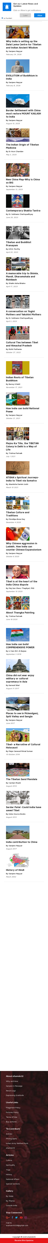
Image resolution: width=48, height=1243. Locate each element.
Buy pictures (11, 1121)
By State (9, 1196)
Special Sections (13, 1184)
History (9, 1174)
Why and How (12, 1081)
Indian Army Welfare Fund (17, 1143)
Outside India (11, 1205)
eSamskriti (10, 1148)
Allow (39, 15)
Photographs (11, 1138)
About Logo (11, 1090)
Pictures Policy (12, 1112)
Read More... (31, 32)
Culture (9, 1160)
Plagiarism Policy (13, 1107)
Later (25, 15)
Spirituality (10, 1165)
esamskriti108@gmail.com (17, 1225)
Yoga (8, 1170)
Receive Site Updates (24, 1240)
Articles (9, 1134)
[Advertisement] (24, 976)
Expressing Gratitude (15, 1095)
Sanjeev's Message (14, 1086)
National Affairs (12, 1179)
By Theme (10, 1201)
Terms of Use (11, 1117)
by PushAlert (8, 18)
